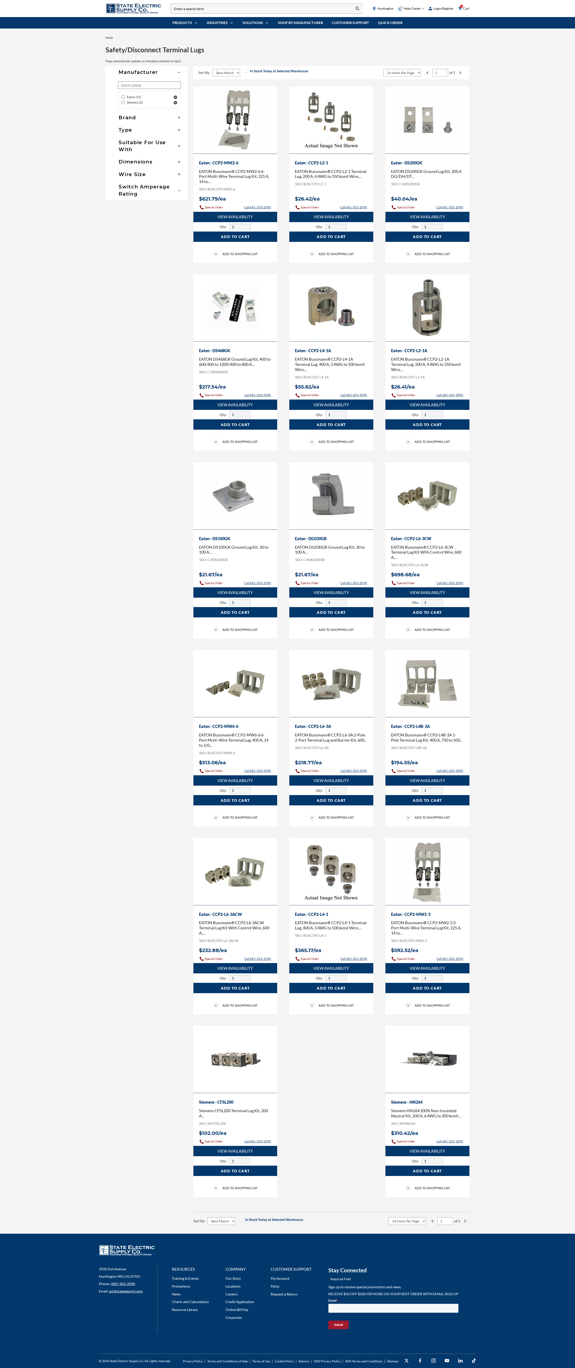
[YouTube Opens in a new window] (447, 1361)
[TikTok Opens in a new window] (474, 1361)
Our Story (233, 1278)
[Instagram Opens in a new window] (433, 1361)
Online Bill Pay (237, 1309)
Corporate (234, 1317)
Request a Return (284, 1294)
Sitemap (392, 1361)
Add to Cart (235, 236)
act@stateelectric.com (126, 1291)
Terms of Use (261, 1361)
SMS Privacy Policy (327, 1361)
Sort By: (204, 73)
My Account (280, 1278)
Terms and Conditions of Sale (227, 1361)
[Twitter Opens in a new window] (406, 1361)
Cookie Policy (284, 1361)
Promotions (181, 1286)
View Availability (235, 216)
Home (109, 37)
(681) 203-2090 (123, 1284)
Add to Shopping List (236, 254)
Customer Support (350, 22)
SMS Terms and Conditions (364, 1361)
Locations (233, 1286)
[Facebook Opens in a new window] (420, 1361)
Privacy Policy (193, 1361)
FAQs (275, 1286)
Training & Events (185, 1278)
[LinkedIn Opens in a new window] (460, 1361)
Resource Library (185, 1309)
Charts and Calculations (190, 1301)
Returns (304, 1361)
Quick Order (390, 22)
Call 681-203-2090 (257, 207)
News (176, 1294)
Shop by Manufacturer (300, 22)
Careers (232, 1294)
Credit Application (240, 1301)
